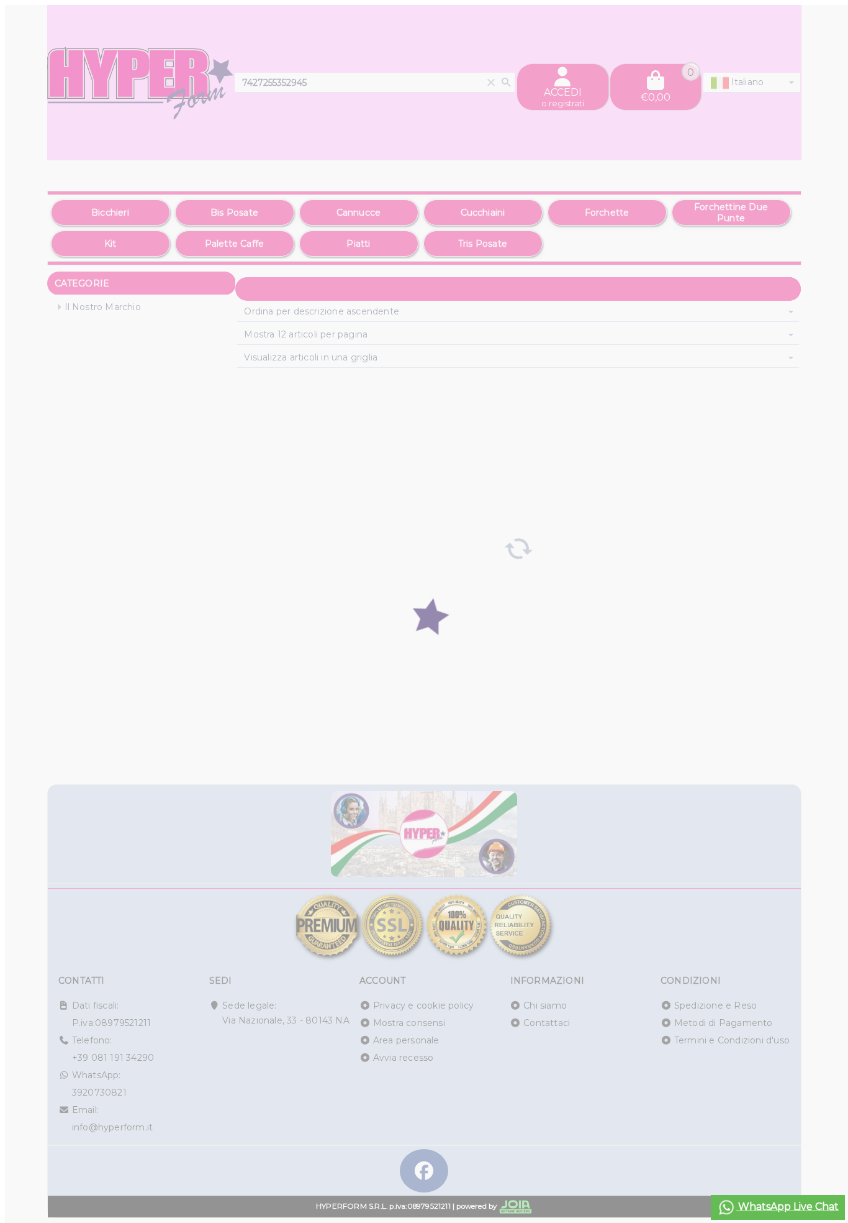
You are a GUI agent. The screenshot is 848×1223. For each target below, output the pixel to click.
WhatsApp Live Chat (787, 1206)
